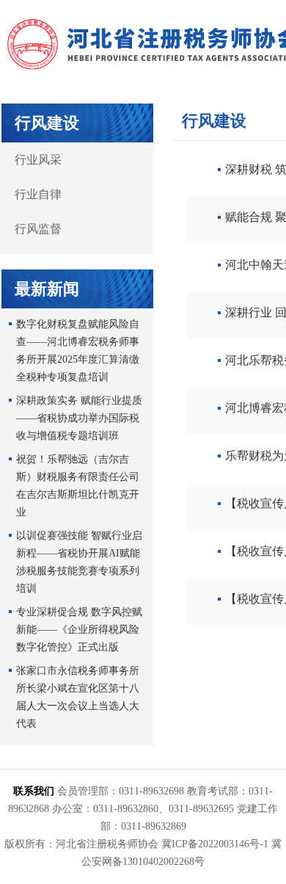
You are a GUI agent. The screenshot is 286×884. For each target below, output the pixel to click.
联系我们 (33, 791)
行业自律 (38, 194)
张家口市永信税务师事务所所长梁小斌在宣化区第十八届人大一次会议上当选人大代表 (77, 697)
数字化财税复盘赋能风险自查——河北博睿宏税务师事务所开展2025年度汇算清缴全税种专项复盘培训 (77, 351)
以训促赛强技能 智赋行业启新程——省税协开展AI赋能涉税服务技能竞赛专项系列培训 (79, 562)
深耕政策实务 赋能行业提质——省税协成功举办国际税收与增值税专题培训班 (79, 418)
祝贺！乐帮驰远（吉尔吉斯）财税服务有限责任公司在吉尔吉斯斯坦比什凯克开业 (77, 486)
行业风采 (38, 159)
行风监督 (38, 228)
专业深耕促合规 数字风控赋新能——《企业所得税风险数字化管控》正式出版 (79, 629)
